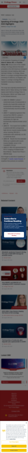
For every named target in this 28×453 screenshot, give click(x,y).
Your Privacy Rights (14, 442)
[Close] (26, 422)
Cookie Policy (12, 439)
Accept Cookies (14, 450)
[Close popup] (24, 215)
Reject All (14, 446)
